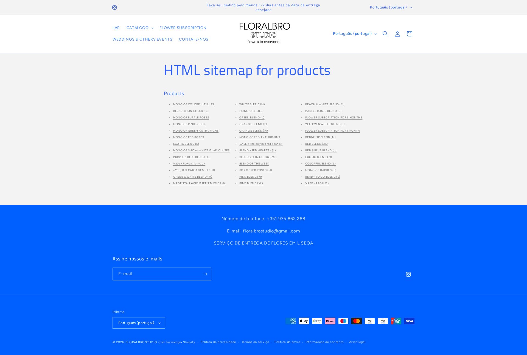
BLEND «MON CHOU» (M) (257, 156)
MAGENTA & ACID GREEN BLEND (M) (199, 183)
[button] (139, 28)
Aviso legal (357, 342)
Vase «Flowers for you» (189, 163)
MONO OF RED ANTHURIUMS (259, 137)
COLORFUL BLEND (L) (320, 163)
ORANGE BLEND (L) (253, 124)
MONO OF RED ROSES (188, 137)
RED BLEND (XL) (316, 143)
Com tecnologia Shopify (176, 342)
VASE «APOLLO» (317, 183)
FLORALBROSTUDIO (142, 342)
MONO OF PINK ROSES (189, 124)
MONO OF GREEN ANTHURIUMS (195, 130)
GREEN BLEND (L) (252, 117)
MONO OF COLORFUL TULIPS (193, 104)
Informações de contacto (324, 342)
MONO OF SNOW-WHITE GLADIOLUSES (201, 150)
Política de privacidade (218, 342)
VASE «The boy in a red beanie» (261, 143)
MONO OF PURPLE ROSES (191, 117)
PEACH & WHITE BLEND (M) (324, 104)
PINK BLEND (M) (250, 176)
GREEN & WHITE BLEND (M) (192, 176)
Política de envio (287, 342)
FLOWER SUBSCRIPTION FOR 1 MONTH (332, 130)
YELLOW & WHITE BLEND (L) (325, 124)
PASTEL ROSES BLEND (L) (323, 110)
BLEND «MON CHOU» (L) (191, 110)
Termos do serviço (255, 342)
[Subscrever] (205, 274)
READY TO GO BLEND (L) (322, 176)
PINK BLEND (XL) (251, 183)
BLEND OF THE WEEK (254, 163)
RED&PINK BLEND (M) (320, 137)
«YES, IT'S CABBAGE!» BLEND (194, 170)
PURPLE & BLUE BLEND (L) (191, 156)
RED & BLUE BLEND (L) (321, 150)
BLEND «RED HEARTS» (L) (257, 150)
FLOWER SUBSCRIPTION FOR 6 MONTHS (333, 117)
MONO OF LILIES (251, 110)
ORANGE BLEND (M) (253, 130)
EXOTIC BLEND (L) (186, 143)
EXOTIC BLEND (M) (318, 156)
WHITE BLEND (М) (252, 104)
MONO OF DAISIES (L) (320, 170)
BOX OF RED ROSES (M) (255, 170)
